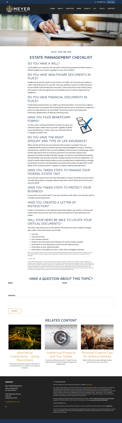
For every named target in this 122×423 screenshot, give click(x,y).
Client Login (110, 2)
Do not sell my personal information (98, 400)
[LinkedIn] (7, 2)
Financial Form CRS (60, 381)
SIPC (111, 406)
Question (11, 295)
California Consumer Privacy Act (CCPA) (104, 398)
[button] (60, 8)
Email (64, 283)
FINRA (108, 406)
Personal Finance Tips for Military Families (97, 354)
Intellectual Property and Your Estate (61, 354)
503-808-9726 (101, 2)
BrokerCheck (89, 384)
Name (10, 283)
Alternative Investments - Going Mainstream (24, 356)
